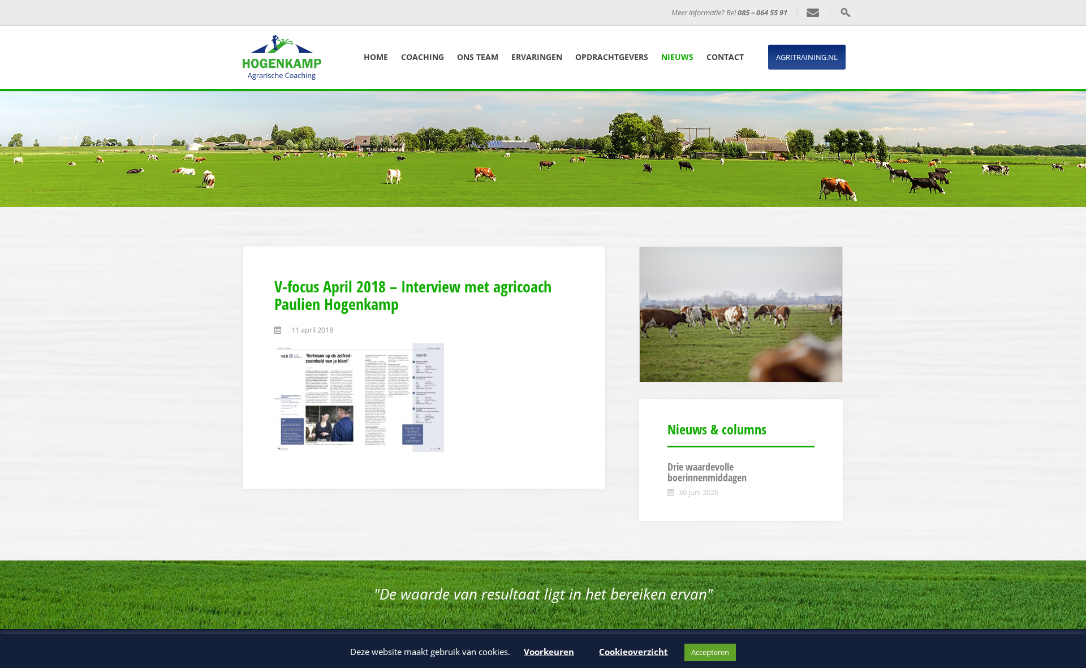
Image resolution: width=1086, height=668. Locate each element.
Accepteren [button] (710, 652)
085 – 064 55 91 (762, 12)
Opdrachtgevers (611, 56)
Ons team (477, 56)
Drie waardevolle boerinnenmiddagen (707, 472)
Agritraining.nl (807, 57)
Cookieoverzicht (633, 651)
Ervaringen (536, 56)
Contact (725, 56)
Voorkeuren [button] (549, 651)
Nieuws (677, 56)
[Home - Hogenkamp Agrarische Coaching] (308, 13)
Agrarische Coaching (404, 12)
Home (376, 56)
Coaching (422, 56)
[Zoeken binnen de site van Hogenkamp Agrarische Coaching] (845, 12)
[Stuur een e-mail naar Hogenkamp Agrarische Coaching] (813, 13)
